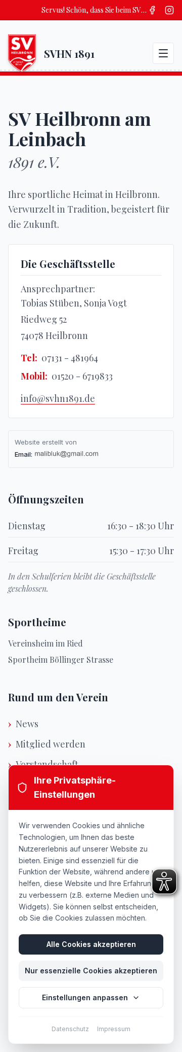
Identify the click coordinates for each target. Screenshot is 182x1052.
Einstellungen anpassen (85, 997)
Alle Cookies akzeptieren (91, 944)
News (27, 724)
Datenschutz (70, 1029)
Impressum (113, 1029)
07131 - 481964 (69, 358)
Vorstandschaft (47, 764)
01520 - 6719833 (82, 376)
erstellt (52, 442)
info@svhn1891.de (58, 398)
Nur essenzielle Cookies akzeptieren (91, 970)
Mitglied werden (50, 744)
